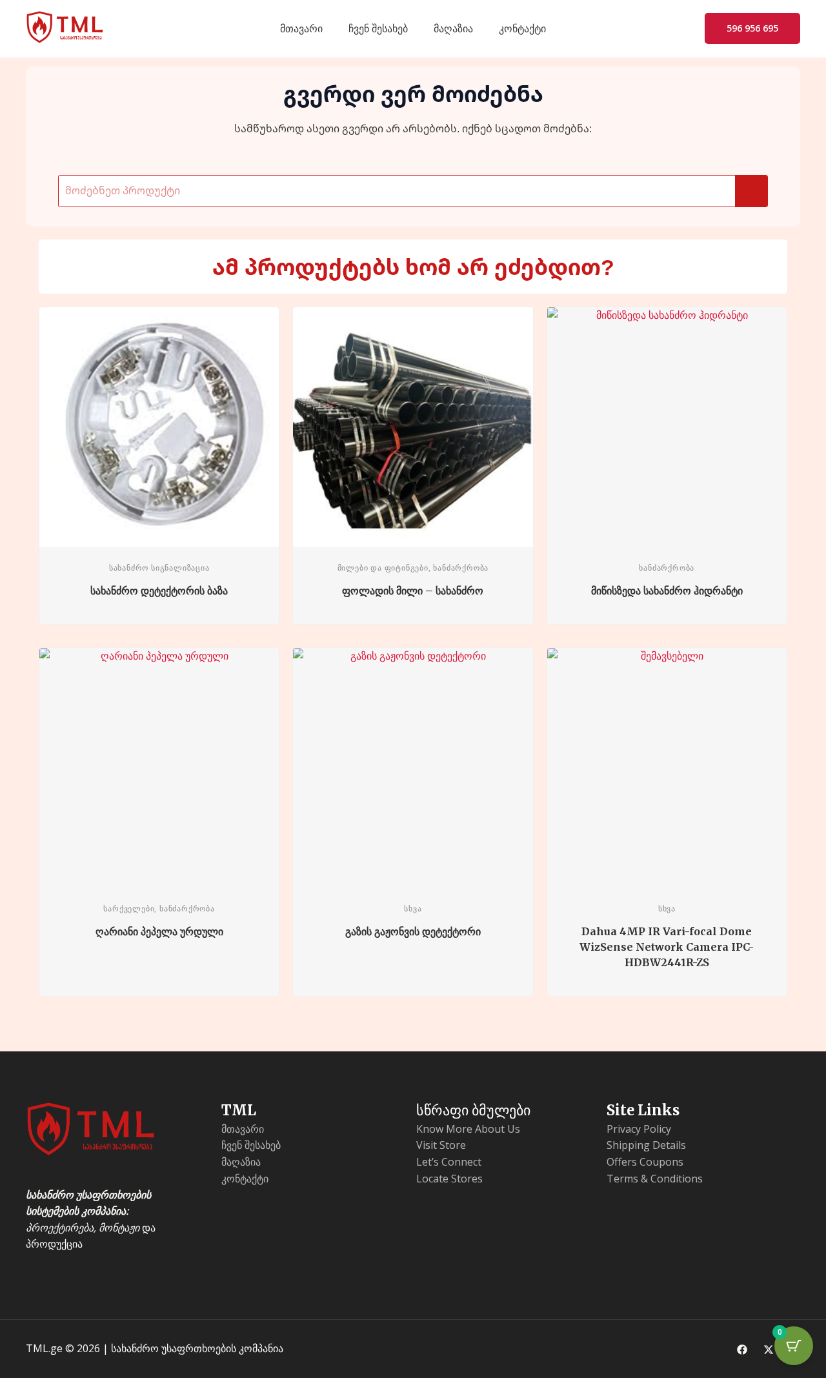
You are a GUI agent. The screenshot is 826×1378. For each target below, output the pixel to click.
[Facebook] (742, 1349)
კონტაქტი (522, 28)
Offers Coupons (645, 1162)
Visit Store (441, 1145)
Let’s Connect (448, 1162)
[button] (752, 28)
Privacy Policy (639, 1129)
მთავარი (301, 28)
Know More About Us (468, 1129)
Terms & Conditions (655, 1178)
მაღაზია (453, 28)
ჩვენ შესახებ (378, 28)
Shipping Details (646, 1145)
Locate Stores (449, 1178)
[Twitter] (768, 1349)
